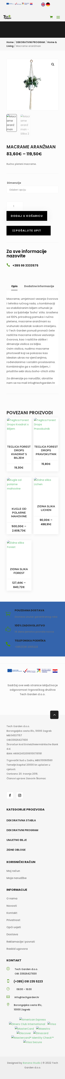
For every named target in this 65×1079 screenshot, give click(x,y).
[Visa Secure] (32, 1042)
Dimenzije (14, 183)
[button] (53, 64)
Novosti (11, 906)
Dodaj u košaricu (27, 216)
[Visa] (52, 1024)
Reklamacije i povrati (20, 942)
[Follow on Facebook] (10, 795)
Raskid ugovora (17, 949)
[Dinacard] (40, 1033)
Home (10, 42)
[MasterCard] (24, 1029)
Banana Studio (32, 1063)
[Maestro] (43, 1029)
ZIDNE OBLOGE (16, 850)
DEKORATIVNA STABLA (21, 820)
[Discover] (24, 1033)
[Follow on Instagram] (19, 795)
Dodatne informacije (39, 286)
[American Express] (32, 1020)
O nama (11, 898)
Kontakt (11, 913)
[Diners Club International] (27, 1024)
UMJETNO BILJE (16, 840)
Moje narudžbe (16, 878)
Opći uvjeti (13, 927)
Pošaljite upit (28, 230)
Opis (14, 286)
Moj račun (13, 871)
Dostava (12, 934)
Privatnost (13, 920)
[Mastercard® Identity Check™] (32, 1038)
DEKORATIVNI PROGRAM (30, 42)
